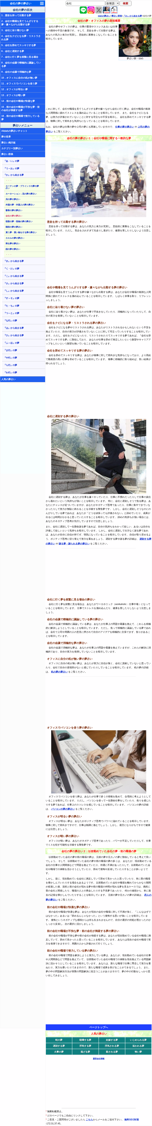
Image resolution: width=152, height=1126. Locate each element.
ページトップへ (98, 1027)
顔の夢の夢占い (13, 249)
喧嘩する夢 (85, 1040)
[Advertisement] (23, 429)
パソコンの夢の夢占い (63, 809)
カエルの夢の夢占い (15, 238)
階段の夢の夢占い (14, 227)
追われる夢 (138, 1046)
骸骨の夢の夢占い (14, 210)
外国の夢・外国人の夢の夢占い (20, 205)
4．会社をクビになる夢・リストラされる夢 (21, 38)
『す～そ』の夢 (11, 298)
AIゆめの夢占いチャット (14, 131)
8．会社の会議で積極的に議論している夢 (21, 64)
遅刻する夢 (59, 1046)
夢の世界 (6, 136)
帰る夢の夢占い (13, 243)
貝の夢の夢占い (13, 199)
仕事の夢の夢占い (124, 126)
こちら (89, 1119)
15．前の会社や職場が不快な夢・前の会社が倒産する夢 (20, 108)
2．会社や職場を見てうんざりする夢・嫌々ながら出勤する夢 (19, 23)
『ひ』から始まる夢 (14, 335)
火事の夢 (59, 1052)
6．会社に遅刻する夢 (12, 51)
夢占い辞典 (7, 154)
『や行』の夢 (10, 357)
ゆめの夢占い (104, 16)
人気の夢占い (8, 379)
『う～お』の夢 (11, 168)
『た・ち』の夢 (11, 305)
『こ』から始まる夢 (14, 276)
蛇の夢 (58, 1040)
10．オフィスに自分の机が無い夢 (19, 78)
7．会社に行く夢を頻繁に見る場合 (19, 57)
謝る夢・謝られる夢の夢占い (74, 543)
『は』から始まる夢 (14, 328)
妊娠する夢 (112, 1040)
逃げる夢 (85, 1052)
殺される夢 (112, 1052)
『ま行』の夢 (10, 350)
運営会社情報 (98, 1058)
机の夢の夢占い (59, 672)
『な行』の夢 (10, 320)
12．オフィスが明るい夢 (14, 89)
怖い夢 (138, 1052)
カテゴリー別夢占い (12, 148)
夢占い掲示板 (8, 142)
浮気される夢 (112, 1046)
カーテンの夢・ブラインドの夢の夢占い (22, 187)
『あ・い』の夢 (11, 161)
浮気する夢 (85, 1046)
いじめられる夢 (138, 1040)
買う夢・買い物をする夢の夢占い (21, 232)
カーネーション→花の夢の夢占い (21, 194)
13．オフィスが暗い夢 (13, 95)
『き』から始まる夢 (14, 261)
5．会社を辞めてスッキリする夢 (18, 45)
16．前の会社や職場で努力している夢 (20, 117)
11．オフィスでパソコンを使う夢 (19, 83)
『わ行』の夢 (10, 372)
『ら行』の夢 (10, 365)
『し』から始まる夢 (14, 290)
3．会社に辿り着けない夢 (15, 30)
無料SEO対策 (132, 1119)
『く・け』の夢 (11, 268)
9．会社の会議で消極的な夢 (16, 72)
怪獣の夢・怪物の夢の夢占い (19, 221)
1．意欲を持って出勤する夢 (16, 15)
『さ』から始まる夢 (14, 283)
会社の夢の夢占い (20, 3)
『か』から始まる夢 (14, 175)
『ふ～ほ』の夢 (11, 343)
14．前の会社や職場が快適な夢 (18, 101)
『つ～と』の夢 (11, 313)
